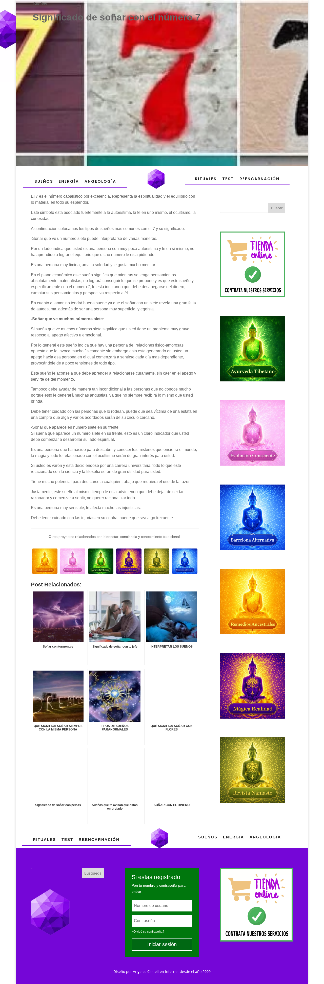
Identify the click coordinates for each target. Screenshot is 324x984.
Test (228, 178)
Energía (69, 181)
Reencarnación (259, 178)
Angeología (100, 181)
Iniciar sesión (162, 944)
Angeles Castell (146, 971)
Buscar (277, 207)
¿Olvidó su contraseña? (148, 931)
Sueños (40, 4)
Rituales (206, 178)
